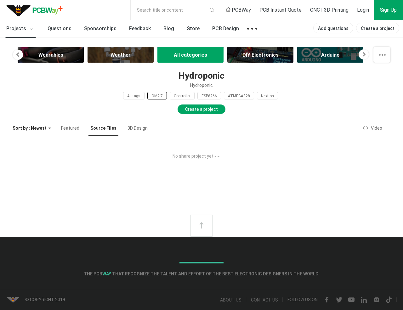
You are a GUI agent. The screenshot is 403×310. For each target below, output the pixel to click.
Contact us (264, 299)
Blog (168, 28)
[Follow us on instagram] (376, 300)
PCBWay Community (36, 10)
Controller (182, 96)
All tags (133, 96)
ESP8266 (209, 96)
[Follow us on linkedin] (363, 300)
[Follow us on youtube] (351, 300)
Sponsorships (100, 28)
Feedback (140, 28)
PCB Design (225, 28)
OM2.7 (157, 96)
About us (230, 299)
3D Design (138, 128)
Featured (70, 128)
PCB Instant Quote (280, 10)
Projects (16, 28)
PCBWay (240, 10)
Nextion (267, 96)
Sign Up (388, 10)
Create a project (377, 28)
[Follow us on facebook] (327, 300)
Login (363, 10)
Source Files (103, 128)
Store (193, 28)
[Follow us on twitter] (339, 300)
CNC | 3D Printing (329, 10)
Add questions (333, 28)
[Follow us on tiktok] (389, 300)
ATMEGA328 (239, 96)
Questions (59, 28)
